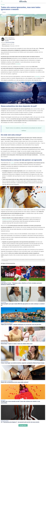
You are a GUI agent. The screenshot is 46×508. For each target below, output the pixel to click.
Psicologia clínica (4, 342)
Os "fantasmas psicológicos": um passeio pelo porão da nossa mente (20, 422)
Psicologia (3, 4)
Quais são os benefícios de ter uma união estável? (14, 382)
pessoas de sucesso (7, 219)
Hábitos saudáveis (4, 361)
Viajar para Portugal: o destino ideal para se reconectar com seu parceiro (21, 324)
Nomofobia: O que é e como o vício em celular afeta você (16, 343)
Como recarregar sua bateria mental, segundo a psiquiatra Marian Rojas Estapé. (23, 363)
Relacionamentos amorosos (7, 323)
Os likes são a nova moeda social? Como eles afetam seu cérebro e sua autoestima (20, 402)
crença (12, 162)
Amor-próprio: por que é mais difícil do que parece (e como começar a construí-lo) (23, 304)
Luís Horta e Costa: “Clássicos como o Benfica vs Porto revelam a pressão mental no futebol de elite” (21, 283)
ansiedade (18, 63)
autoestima (37, 76)
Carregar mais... (23, 425)
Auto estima (3, 302)
